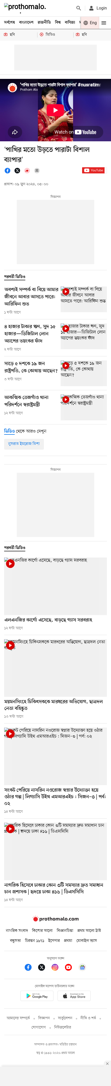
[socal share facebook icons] (9, 173)
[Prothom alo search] (79, 8)
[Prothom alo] (26, 8)
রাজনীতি (44, 22)
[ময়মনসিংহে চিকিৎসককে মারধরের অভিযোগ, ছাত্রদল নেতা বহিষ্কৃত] (55, 668)
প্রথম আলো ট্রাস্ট (89, 931)
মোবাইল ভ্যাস (86, 941)
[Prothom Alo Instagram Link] (57, 968)
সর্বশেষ (9, 22)
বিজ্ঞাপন (44, 1018)
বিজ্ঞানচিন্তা (65, 931)
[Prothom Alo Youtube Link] (71, 968)
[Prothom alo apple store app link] (74, 996)
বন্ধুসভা (15, 941)
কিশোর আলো (42, 931)
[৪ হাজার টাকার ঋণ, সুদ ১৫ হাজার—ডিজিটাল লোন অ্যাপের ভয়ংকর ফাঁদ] (84, 336)
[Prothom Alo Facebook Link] (30, 968)
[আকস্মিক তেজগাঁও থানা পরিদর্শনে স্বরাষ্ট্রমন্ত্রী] (84, 407)
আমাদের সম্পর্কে (18, 1018)
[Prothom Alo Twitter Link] (44, 968)
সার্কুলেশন (65, 1018)
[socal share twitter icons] (19, 173)
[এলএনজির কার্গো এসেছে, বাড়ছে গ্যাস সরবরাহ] (55, 586)
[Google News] (82, 968)
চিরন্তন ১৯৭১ (34, 941)
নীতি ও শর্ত (88, 1018)
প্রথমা (68, 941)
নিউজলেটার (62, 1027)
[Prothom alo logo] (55, 920)
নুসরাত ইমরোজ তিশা (24, 444)
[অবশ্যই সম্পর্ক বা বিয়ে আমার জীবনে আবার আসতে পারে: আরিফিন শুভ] (84, 299)
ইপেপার (54, 941)
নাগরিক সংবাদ (17, 931)
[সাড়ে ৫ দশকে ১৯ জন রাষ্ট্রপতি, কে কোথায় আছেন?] (84, 373)
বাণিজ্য (70, 22)
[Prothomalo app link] (37, 996)
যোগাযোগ (38, 1027)
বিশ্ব (58, 22)
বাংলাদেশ (26, 22)
